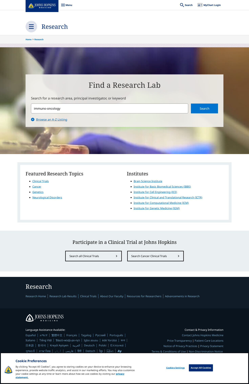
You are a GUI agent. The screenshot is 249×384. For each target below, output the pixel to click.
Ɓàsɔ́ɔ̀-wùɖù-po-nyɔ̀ (68, 340)
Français (71, 335)
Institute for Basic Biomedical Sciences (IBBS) (162, 186)
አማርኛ (43, 335)
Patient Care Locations (209, 340)
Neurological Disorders (47, 197)
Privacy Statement (211, 346)
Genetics (38, 192)
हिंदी (79, 351)
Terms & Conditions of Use (169, 351)
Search (204, 108)
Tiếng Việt (45, 340)
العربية (76, 345)
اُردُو (58, 351)
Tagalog (86, 335)
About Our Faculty (111, 296)
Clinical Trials (40, 181)
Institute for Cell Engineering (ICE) (155, 192)
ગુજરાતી (30, 351)
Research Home (36, 296)
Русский (100, 335)
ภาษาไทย (44, 351)
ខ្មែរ (101, 351)
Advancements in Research (182, 296)
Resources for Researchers (144, 296)
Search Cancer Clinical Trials (149, 256)
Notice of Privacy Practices (180, 346)
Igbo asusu (91, 340)
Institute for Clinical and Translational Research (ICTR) (168, 197)
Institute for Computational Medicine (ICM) (161, 203)
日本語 (30, 345)
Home (29, 39)
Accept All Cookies (201, 367)
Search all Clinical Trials (84, 256)
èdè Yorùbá (109, 340)
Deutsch (89, 345)
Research (55, 26)
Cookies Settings (175, 367)
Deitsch (90, 351)
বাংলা (123, 340)
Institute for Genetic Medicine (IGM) (157, 208)
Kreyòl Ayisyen (59, 345)
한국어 (42, 345)
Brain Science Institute (148, 181)
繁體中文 (56, 335)
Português (116, 335)
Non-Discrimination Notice (206, 351)
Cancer (36, 186)
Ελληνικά (116, 345)
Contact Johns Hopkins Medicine (202, 335)
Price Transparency (179, 340)
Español (31, 335)
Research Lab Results (63, 296)
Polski (102, 345)
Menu (66, 6)
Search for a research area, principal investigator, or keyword (78, 98)
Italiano (30, 340)
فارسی (69, 351)
